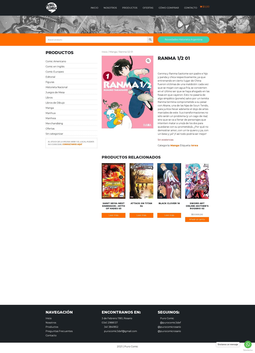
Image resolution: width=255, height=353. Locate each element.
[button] (148, 60)
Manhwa (51, 118)
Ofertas (148, 7)
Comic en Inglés (55, 66)
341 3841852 (110, 327)
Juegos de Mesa (55, 92)
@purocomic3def (170, 322)
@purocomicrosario (169, 327)
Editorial (50, 77)
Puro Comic (167, 318)
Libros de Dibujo (55, 102)
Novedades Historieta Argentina (183, 39)
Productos (129, 7)
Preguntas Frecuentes (59, 331)
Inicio (94, 7)
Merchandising (54, 123)
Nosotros (110, 7)
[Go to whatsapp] (248, 344)
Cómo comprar (169, 7)
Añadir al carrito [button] (197, 219)
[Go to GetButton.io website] (248, 350)
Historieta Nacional (57, 87)
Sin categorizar (54, 133)
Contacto (190, 7)
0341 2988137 (110, 322)
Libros (49, 97)
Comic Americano (56, 61)
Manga (50, 108)
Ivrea (194, 145)
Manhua (50, 113)
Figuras (50, 82)
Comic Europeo (55, 71)
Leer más (113, 215)
